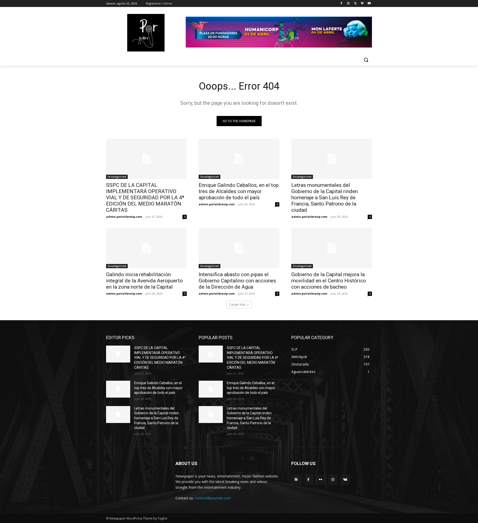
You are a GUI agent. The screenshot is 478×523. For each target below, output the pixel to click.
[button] (366, 60)
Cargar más (237, 304)
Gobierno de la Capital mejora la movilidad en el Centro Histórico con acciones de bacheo (328, 280)
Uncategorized (117, 176)
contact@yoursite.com (213, 498)
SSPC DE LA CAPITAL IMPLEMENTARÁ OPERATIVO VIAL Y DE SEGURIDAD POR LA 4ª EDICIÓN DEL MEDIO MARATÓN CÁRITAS (145, 197)
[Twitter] (355, 3)
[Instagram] (348, 3)
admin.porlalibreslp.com (124, 216)
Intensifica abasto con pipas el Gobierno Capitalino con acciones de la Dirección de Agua (237, 280)
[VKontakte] (345, 479)
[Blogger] (296, 479)
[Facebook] (341, 3)
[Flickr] (320, 479)
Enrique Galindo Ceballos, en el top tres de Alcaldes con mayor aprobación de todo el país (239, 191)
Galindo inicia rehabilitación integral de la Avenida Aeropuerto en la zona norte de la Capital (144, 280)
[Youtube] (369, 3)
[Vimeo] (362, 3)
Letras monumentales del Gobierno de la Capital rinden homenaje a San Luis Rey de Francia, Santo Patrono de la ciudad (324, 197)
